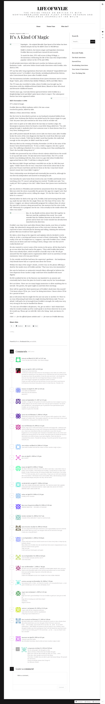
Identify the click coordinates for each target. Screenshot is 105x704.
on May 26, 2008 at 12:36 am (43, 505)
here (15, 316)
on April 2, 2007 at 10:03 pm (34, 369)
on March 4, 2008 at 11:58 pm (39, 445)
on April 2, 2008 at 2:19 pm (33, 456)
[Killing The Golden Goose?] (102, 34)
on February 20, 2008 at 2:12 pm (34, 426)
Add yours (31, 351)
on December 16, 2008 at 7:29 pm (42, 581)
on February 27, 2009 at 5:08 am (40, 619)
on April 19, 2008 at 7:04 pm (34, 467)
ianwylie (12, 33)
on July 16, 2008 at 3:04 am (39, 527)
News (27, 33)
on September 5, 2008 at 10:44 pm (33, 538)
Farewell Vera (76, 61)
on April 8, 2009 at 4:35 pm (36, 637)
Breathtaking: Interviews (80, 65)
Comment (61, 687)
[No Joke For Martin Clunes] (102, 37)
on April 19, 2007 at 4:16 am (36, 389)
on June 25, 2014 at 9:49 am (43, 648)
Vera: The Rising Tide (78, 73)
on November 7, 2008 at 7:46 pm (35, 566)
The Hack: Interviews (78, 57)
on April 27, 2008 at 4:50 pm (39, 483)
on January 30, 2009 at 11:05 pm (38, 608)
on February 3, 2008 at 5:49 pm (38, 414)
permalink (32, 341)
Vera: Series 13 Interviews (80, 69)
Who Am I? (65, 26)
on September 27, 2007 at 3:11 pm (36, 400)
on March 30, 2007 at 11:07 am (36, 358)
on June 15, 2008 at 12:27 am (35, 516)
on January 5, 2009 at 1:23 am (37, 592)
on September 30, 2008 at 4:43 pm (35, 556)
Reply (49, 358)
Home (38, 26)
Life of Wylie (52, 8)
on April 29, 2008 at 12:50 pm (35, 494)
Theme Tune (51, 26)
